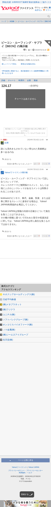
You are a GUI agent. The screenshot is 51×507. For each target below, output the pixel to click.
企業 (29, 80)
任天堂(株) (8, 340)
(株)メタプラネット (12, 304)
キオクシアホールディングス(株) (19, 294)
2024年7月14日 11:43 (35, 140)
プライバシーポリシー (16, 470)
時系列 (21, 80)
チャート (12, 80)
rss (48, 50)
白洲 (6, 143)
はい (37, 164)
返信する (8, 159)
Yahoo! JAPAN (33, 467)
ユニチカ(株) (9, 314)
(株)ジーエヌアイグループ (15, 335)
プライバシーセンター (34, 470)
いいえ (46, 164)
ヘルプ (29, 473)
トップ (3, 21)
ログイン (38, 10)
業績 (36, 80)
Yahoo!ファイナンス (19, 467)
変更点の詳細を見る (28, 64)
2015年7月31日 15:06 (35, 169)
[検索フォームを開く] (48, 16)
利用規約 (22, 473)
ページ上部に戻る (25, 460)
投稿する (25, 494)
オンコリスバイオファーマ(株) (18, 324)
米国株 (12, 21)
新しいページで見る (9, 64)
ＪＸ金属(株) (9, 329)
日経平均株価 (9, 299)
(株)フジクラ (9, 309)
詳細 (3, 80)
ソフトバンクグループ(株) (15, 319)
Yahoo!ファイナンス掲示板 (16, 172)
